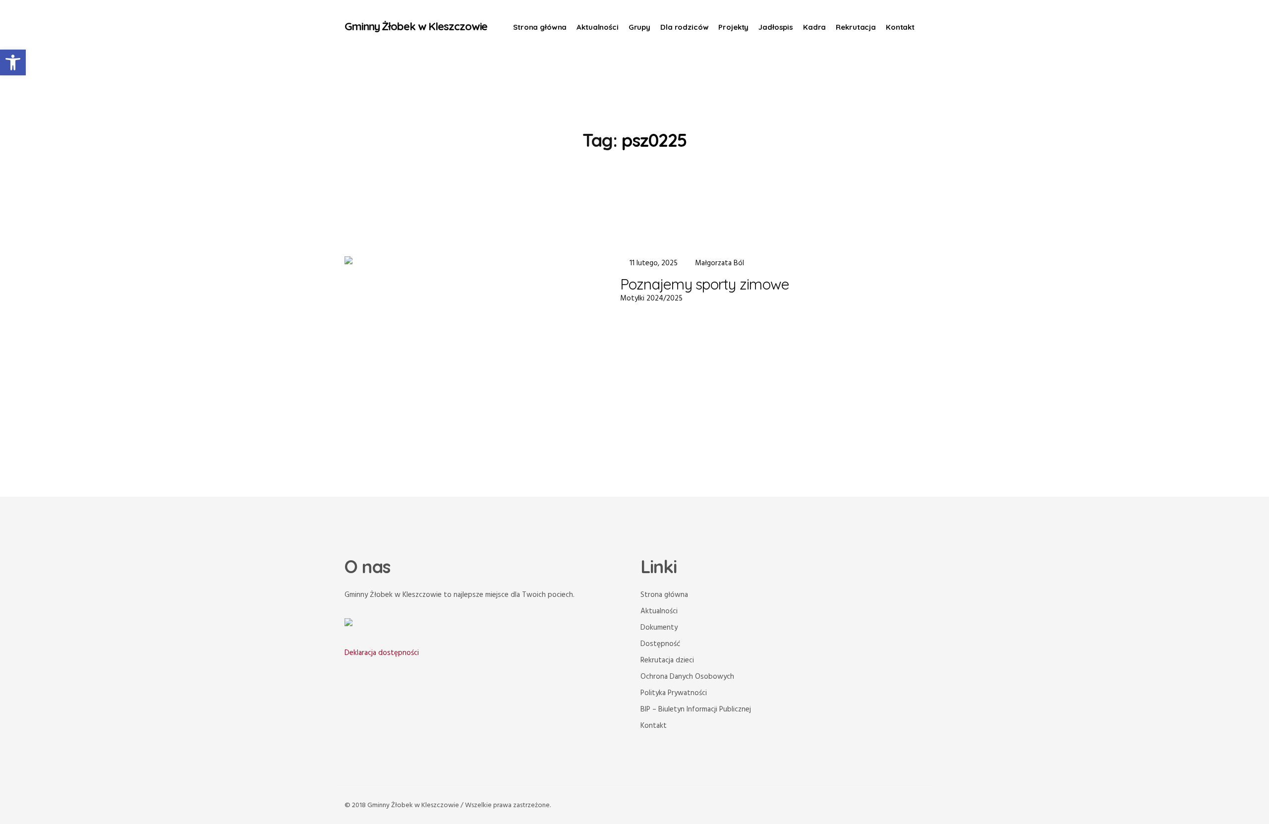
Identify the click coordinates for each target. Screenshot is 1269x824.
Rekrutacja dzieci (667, 660)
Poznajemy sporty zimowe (705, 284)
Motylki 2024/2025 (651, 298)
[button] (13, 62)
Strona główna (664, 595)
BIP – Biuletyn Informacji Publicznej (695, 709)
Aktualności (659, 611)
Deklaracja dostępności (382, 653)
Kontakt (653, 726)
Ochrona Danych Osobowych (687, 677)
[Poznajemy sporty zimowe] (469, 349)
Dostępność (660, 644)
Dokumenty (659, 628)
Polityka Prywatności (673, 693)
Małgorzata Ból (719, 263)
